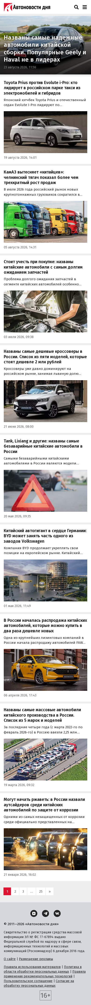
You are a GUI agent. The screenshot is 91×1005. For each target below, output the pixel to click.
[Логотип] (27, 7)
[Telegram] (45, 913)
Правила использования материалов (32, 967)
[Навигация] (84, 7)
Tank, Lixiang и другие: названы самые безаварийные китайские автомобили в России (43, 446)
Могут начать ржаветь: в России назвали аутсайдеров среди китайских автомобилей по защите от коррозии (44, 805)
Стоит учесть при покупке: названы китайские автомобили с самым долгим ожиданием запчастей (43, 267)
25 (40, 891)
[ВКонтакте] (57, 913)
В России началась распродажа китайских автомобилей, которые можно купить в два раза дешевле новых (45, 625)
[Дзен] (33, 913)
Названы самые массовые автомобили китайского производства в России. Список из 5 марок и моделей (42, 715)
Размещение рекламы (36, 959)
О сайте (10, 959)
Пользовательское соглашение (28, 981)
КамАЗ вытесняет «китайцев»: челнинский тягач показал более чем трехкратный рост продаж (41, 177)
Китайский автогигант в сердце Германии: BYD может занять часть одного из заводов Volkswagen (45, 536)
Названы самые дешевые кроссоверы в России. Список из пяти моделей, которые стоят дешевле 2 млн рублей (45, 356)
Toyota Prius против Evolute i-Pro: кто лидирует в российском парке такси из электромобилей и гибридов (42, 88)
